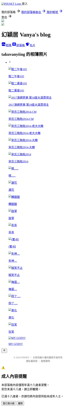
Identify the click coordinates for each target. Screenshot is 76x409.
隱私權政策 (31, 361)
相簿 (9, 45)
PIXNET (25, 357)
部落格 (20, 45)
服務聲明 (45, 361)
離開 (20, 403)
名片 (32, 45)
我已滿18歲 (8, 403)
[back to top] (4, 351)
